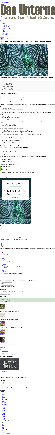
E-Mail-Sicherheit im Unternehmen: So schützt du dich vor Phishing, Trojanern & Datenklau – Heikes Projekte (16, 266)
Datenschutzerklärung (32, 280)
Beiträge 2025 (3, 408)
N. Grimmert (3, 401)
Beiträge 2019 (3, 412)
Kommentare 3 (2, 39)
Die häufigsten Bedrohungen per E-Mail (7, 84)
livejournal (3, 426)
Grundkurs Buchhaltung (6, 26)
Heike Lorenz (5, 260)
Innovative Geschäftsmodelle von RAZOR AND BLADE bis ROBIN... (11, 327)
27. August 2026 (2, 309)
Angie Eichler (3, 394)
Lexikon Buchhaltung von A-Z (7, 25)
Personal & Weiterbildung (5, 34)
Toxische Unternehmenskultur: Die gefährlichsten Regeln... (9, 311)
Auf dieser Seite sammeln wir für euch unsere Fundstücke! (7, 374)
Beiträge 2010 (3, 419)
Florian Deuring (4, 396)
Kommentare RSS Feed (5, 429)
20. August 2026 (2, 334)
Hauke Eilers (3, 397)
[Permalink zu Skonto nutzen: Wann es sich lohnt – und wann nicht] (2, 341)
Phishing (23, 239)
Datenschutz (11, 239)
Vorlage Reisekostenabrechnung (7, 27)
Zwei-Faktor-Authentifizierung (6, 131)
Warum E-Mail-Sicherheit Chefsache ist (7, 83)
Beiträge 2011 (3, 418)
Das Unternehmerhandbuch (9, 431)
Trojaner (26, 239)
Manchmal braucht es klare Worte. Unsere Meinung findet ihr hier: (6, 347)
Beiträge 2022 (3, 410)
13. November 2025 (7, 38)
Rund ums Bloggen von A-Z (7, 33)
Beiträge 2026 (3, 407)
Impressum (3, 383)
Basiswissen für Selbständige (5, 2)
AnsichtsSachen (4, 23)
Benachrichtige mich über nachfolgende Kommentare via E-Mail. (9, 286)
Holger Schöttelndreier (4, 399)
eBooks (4, 32)
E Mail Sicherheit (16, 239)
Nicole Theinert (4, 402)
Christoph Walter (4, 395)
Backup (4, 239)
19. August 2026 (2, 342)
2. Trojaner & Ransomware (6, 85)
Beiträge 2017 (3, 414)
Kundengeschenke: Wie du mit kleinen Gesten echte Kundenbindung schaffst (12, 291)
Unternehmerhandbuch (4, 43)
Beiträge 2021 (3, 411)
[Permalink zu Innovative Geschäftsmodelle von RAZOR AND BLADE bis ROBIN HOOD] (2, 325)
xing (2, 424)
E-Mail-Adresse (2, 283)
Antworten (3, 258)
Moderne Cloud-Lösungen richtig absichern (7, 89)
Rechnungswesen (5, 31)
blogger (3, 428)
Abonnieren (2, 390)
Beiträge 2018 (3, 413)
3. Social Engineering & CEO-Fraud (8, 86)
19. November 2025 (5, 254)
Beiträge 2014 (3, 416)
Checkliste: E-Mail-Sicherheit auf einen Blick (7, 90)
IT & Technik (3, 29)
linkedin (3, 423)
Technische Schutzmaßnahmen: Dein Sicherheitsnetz (10, 87)
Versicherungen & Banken (5, 35)
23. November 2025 (7, 261)
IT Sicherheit (20, 239)
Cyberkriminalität (8, 239)
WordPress (8, 433)
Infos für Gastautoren (4, 382)
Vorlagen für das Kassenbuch (7, 28)
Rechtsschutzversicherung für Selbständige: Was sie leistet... (9, 319)
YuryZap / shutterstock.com (4, 371)
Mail (2, 430)
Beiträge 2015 (3, 415)
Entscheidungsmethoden (6, 30)
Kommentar (2, 279)
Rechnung (39, 77)
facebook (3, 425)
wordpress (3, 427)
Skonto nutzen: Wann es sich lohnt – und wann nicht (8, 344)
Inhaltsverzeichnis (4, 1)
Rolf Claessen (3, 403)
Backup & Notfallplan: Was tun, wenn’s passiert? (8, 88)
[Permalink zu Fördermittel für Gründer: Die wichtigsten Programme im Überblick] (2, 333)
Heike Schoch (3, 398)
